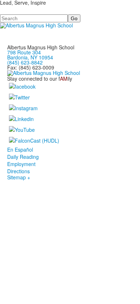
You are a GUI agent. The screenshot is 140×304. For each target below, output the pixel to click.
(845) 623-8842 (25, 62)
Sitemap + (18, 177)
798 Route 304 (24, 52)
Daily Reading (23, 156)
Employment (21, 163)
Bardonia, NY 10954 (30, 57)
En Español (20, 149)
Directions (18, 171)
